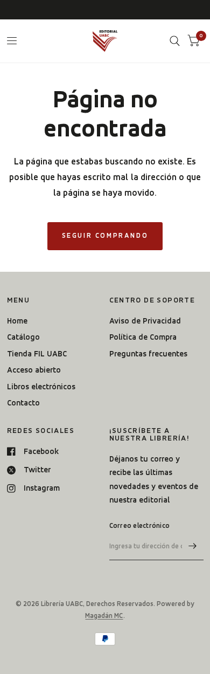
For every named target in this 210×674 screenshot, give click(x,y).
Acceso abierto (34, 370)
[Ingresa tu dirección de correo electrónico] (193, 546)
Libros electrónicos (41, 386)
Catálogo (23, 337)
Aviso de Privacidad (145, 321)
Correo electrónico (139, 525)
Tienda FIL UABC (37, 354)
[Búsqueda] (175, 41)
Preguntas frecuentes (148, 354)
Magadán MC (104, 615)
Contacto (23, 403)
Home (17, 321)
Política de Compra (143, 337)
